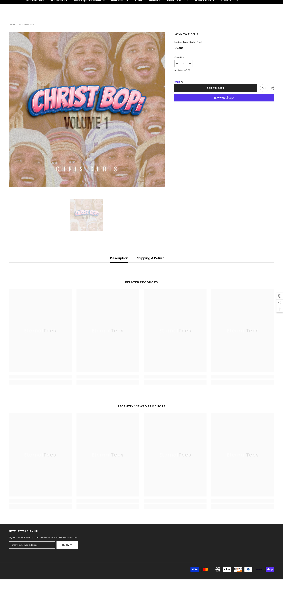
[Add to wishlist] (264, 88)
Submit (67, 545)
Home (12, 24)
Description (119, 258)
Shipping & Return (150, 258)
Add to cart (216, 88)
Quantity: (179, 57)
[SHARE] (271, 88)
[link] (40, 376)
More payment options (224, 103)
